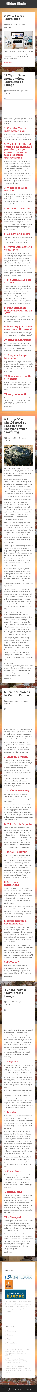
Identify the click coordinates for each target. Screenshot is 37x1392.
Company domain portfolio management (18, 1304)
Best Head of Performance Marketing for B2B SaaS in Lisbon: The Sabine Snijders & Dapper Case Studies (18, 1368)
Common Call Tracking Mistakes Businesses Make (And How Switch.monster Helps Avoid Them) (17, 1351)
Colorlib (17, 1390)
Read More (8, 62)
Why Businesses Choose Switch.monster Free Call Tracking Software (16, 1361)
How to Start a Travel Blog (14, 17)
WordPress (30, 1390)
